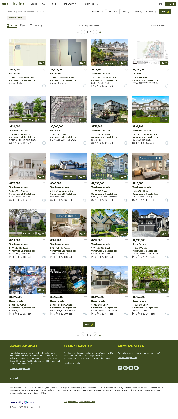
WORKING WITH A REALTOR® (78, 346)
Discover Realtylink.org (20, 368)
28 (166, 120)
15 (43, 290)
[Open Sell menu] (58, 4)
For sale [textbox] (111, 12)
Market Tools (89, 4)
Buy (43, 4)
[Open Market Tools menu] (98, 4)
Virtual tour (109, 63)
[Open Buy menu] (47, 4)
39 (43, 233)
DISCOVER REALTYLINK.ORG (23, 346)
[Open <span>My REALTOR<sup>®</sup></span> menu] (78, 4)
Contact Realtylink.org (127, 358)
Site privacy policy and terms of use (79, 402)
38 (125, 233)
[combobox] (48, 11)
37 (125, 63)
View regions (15, 378)
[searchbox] (46, 11)
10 (166, 176)
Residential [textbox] (96, 12)
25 (84, 176)
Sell (54, 4)
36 (166, 233)
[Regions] (160, 4)
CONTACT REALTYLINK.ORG (131, 346)
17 (166, 63)
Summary (37, 25)
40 (43, 176)
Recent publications (159, 26)
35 (43, 120)
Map (25, 25)
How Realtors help (72, 363)
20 (125, 120)
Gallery (13, 25)
